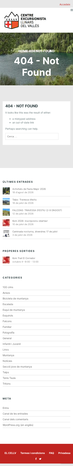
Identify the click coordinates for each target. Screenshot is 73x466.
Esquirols (8, 315)
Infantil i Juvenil (12, 343)
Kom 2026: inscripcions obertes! (30, 221)
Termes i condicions (32, 452)
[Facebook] (35, 459)
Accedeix (65, 4)
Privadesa (64, 452)
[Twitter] (39, 459)
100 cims (8, 287)
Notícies (7, 360)
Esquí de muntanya (14, 309)
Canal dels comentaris (15, 419)
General (7, 338)
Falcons (7, 321)
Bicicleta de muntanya (15, 298)
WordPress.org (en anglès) (18, 424)
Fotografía (8, 332)
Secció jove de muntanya (17, 366)
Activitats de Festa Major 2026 (29, 189)
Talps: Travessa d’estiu (24, 199)
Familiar (7, 326)
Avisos (6, 292)
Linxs (6, 349)
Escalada (8, 304)
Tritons (6, 383)
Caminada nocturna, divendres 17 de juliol (34, 231)
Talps (6, 372)
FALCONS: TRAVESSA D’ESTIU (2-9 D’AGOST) (37, 210)
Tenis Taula (9, 377)
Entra (6, 407)
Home (23, 51)
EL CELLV (10, 452)
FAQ (51, 452)
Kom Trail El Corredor (23, 258)
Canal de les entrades (15, 413)
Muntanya (8, 355)
